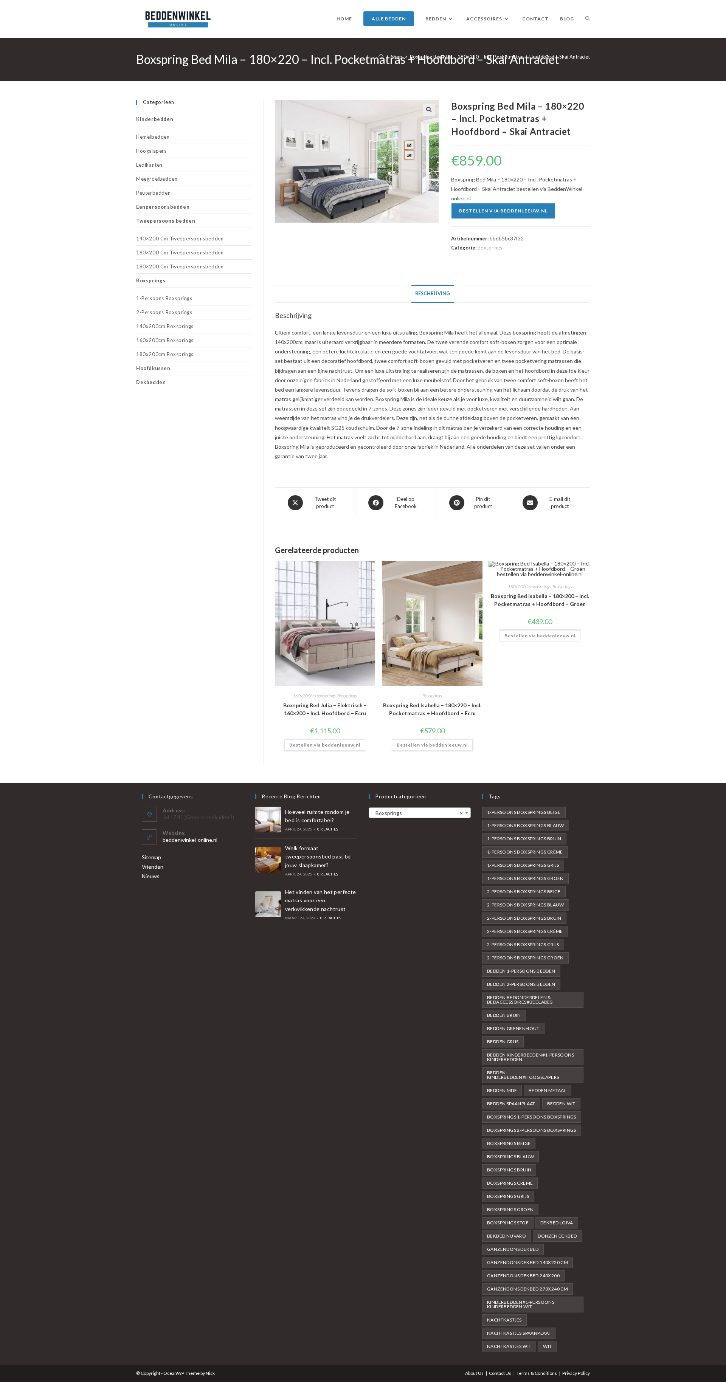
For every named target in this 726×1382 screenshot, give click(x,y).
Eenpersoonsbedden (162, 207)
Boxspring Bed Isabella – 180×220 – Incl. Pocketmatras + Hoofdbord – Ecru (432, 709)
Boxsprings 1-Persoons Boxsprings (531, 1117)
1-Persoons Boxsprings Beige (524, 812)
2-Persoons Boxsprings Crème (525, 931)
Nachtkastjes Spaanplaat (519, 1333)
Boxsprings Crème (510, 1183)
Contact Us (500, 1373)
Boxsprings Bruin (509, 1170)
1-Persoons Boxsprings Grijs (523, 865)
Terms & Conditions (537, 1373)
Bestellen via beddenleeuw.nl (503, 211)
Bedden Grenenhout (513, 1028)
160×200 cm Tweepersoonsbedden (179, 252)
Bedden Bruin (504, 1015)
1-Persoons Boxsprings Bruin (524, 838)
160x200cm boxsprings (314, 696)
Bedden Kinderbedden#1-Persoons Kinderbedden (530, 1057)
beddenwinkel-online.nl (190, 840)
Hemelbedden (153, 137)
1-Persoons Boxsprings (164, 298)
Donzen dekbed (557, 1236)
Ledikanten (149, 165)
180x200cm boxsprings (529, 586)
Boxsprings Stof (508, 1223)
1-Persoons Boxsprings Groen (525, 878)
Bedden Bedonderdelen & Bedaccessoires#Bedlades (519, 1000)
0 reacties (327, 829)
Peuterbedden (153, 193)
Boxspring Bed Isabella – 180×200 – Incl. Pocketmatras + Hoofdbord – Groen (540, 600)
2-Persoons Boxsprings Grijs (523, 944)
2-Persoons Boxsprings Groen (525, 958)
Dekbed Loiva (556, 1223)
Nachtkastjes (504, 1320)
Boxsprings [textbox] (417, 813)
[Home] (381, 57)
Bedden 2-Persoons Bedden (521, 984)
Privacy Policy (576, 1373)
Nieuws (151, 876)
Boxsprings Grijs (508, 1196)
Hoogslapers (151, 151)
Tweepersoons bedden (165, 221)
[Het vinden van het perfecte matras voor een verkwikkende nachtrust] (268, 904)
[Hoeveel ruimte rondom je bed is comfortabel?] (268, 819)
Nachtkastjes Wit (509, 1346)
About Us (474, 1373)
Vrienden (152, 866)
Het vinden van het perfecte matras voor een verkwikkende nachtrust (320, 900)
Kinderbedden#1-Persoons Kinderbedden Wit (520, 1304)
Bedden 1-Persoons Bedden (521, 971)
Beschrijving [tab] (432, 293)
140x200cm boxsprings (165, 326)
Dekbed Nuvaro (506, 1236)
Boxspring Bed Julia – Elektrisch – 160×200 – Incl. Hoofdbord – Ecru (325, 709)
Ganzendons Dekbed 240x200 (523, 1275)
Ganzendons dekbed (513, 1249)
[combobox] (420, 812)
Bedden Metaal (547, 1090)
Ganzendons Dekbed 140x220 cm (527, 1262)
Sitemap (151, 857)
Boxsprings (490, 248)
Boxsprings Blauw (510, 1156)
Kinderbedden (154, 119)
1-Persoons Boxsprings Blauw (525, 825)
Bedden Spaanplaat (511, 1103)
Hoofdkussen (153, 368)
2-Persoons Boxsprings (164, 312)
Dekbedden (151, 382)
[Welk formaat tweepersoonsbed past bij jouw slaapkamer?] (268, 860)
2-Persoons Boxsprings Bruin (524, 918)
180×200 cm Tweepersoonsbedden (179, 266)
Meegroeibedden (156, 179)
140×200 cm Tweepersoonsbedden (179, 238)
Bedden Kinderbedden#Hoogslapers (523, 1075)
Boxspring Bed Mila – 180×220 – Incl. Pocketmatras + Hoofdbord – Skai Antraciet (500, 57)
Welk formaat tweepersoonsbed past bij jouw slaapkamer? (318, 856)
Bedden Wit (561, 1103)
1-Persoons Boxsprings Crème (525, 852)
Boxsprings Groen (510, 1209)
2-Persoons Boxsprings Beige (524, 891)
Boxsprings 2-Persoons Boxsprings (531, 1130)
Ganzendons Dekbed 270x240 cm (527, 1289)
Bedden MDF (502, 1090)
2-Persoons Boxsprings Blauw (525, 905)
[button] (429, 110)
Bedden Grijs (503, 1041)
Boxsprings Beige (509, 1143)
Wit (547, 1346)
